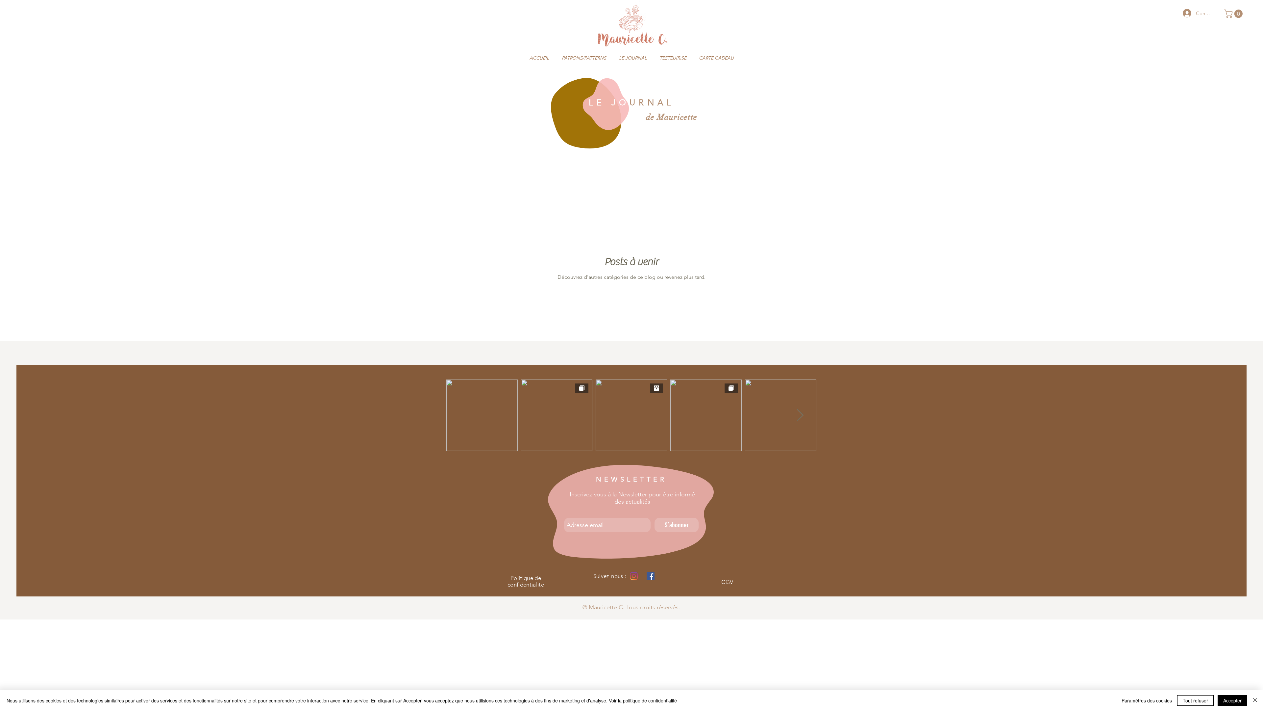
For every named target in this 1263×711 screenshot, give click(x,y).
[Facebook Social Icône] (651, 576)
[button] (1234, 14)
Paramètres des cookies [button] (1147, 700)
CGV (727, 582)
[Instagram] (634, 576)
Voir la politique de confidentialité (643, 700)
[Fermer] (1255, 700)
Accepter (1232, 700)
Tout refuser (1195, 700)
